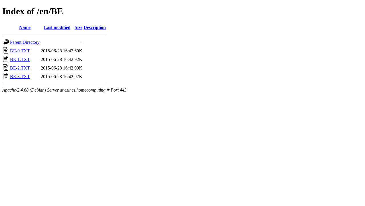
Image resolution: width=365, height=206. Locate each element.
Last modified (57, 27)
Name (25, 27)
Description (95, 27)
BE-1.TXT (20, 59)
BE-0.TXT (20, 50)
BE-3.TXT (20, 76)
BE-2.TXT (20, 68)
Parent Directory (25, 42)
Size (78, 27)
